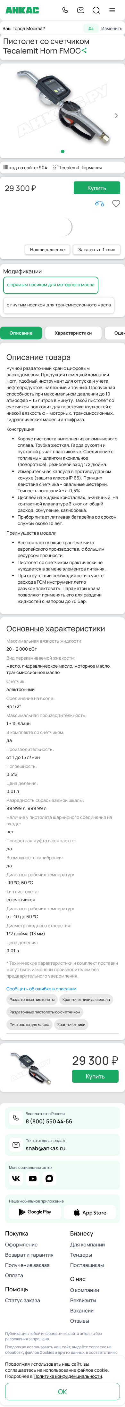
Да (91, 28)
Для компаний (87, 1244)
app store (90, 1212)
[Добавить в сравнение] (100, 203)
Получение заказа (27, 1265)
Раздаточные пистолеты (32, 999)
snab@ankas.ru (45, 1148)
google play (35, 1212)
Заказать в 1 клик (96, 249)
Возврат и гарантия (29, 1254)
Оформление (21, 1244)
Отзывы (79, 1320)
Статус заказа (22, 1300)
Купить (97, 188)
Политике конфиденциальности (68, 1376)
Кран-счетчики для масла (86, 999)
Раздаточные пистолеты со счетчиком (45, 1012)
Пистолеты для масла (29, 1024)
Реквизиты (83, 1300)
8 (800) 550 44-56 (49, 1121)
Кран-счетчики (71, 1024)
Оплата (14, 1275)
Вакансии (82, 1310)
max (49, 1178)
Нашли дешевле (47, 249)
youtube (33, 1178)
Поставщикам (87, 1265)
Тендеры (81, 1254)
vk (16, 1178)
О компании (84, 1290)
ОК (62, 1391)
